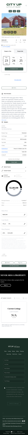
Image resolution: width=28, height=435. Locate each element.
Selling (17, 351)
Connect (19, 354)
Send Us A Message (14, 403)
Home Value (9, 354)
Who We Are (14, 354)
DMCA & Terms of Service (16, 433)
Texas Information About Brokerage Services (12, 426)
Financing (22, 351)
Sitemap (23, 433)
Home (5, 351)
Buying (13, 351)
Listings (9, 351)
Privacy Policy (6, 433)
